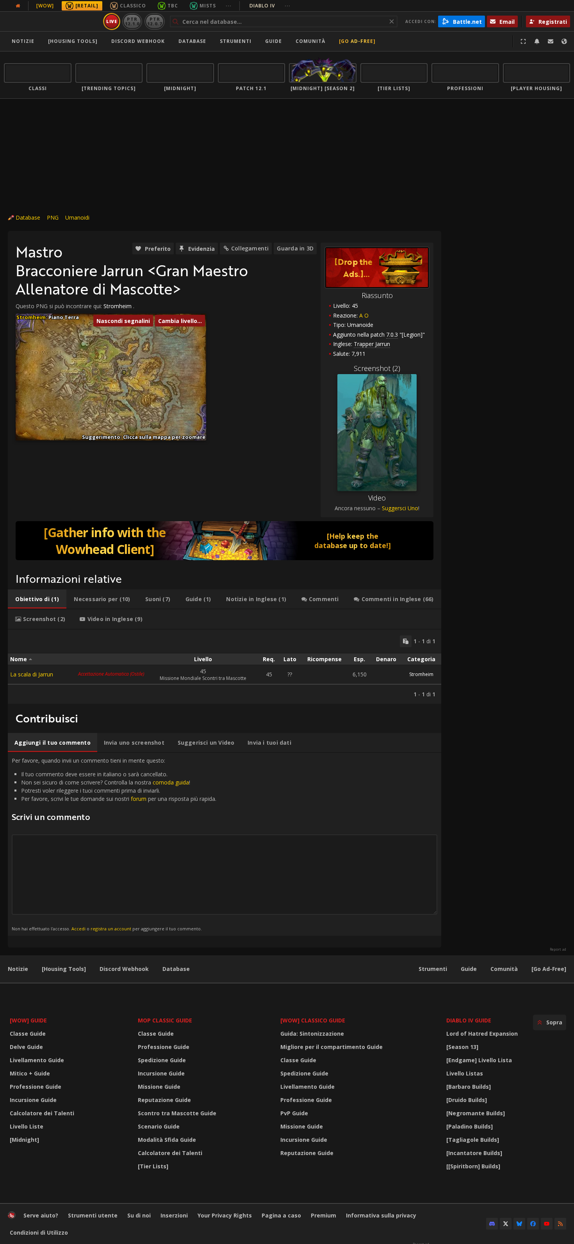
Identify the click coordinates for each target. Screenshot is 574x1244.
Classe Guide (28, 1033)
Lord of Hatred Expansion (482, 1033)
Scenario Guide (159, 1126)
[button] (124, 372)
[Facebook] (533, 1224)
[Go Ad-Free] (357, 41)
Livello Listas (464, 1073)
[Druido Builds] (466, 1100)
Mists (208, 5)
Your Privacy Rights (225, 1215)
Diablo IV (270, 5)
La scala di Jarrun (31, 674)
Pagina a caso (281, 1215)
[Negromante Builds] (475, 1113)
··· (229, 5)
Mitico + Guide (30, 1073)
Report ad (558, 949)
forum (138, 798)
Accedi (78, 929)
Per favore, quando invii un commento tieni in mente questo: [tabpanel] (114, 844)
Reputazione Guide (164, 1100)
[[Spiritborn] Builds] (473, 1166)
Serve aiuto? (40, 1215)
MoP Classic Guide (165, 1020)
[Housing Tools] (64, 968)
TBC (173, 5)
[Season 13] (462, 1047)
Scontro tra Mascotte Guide (177, 1113)
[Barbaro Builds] (468, 1086)
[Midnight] (24, 1139)
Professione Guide (35, 1086)
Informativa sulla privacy (381, 1215)
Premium (323, 1215)
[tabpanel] (224, 667)
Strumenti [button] (235, 41)
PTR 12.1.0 (132, 21)
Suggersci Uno (400, 508)
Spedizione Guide (162, 1060)
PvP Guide (294, 1113)
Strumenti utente (93, 1215)
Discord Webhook (138, 41)
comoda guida (171, 782)
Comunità (310, 41)
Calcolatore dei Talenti (42, 1113)
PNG (53, 217)
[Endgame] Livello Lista (479, 1060)
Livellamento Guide (37, 1060)
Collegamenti (250, 248)
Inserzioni (174, 1215)
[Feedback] (550, 41)
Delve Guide (26, 1047)
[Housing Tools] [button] (73, 41)
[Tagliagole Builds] (472, 1139)
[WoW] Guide (28, 1020)
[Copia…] (406, 641)
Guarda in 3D (295, 248)
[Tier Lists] (153, 1166)
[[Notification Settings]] (537, 41)
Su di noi (139, 1215)
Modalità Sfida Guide (167, 1139)
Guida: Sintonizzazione (312, 1033)
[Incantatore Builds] (474, 1153)
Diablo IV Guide (468, 1020)
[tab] (37, 599)
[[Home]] (52, 21)
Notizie (23, 41)
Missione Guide (159, 1086)
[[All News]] (18, 6)
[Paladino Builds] (469, 1126)
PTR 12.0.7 (154, 21)
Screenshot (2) (377, 368)
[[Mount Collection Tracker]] (224, 540)
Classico (133, 5)
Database (192, 41)
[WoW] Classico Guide (312, 1020)
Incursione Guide (33, 1100)
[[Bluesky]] (519, 1224)
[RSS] (560, 1224)
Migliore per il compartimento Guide (331, 1047)
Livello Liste (26, 1126)
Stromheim (117, 306)
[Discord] (492, 1224)
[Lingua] (564, 41)
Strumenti (433, 968)
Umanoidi (77, 217)
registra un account (111, 929)
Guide (273, 41)
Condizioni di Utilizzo (39, 1232)
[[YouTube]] (547, 1224)
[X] (506, 1224)
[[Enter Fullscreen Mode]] (523, 41)
